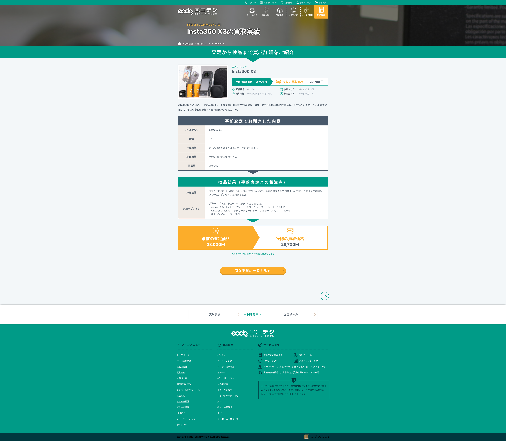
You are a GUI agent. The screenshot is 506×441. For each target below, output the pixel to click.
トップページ (183, 355)
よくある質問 (183, 401)
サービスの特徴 (184, 360)
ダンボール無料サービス (188, 389)
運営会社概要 (183, 407)
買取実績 (215, 314)
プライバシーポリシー (187, 419)
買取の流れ (182, 366)
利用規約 (181, 413)
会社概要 (322, 2)
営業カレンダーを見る (309, 360)
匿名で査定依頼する (273, 355)
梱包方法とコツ (184, 384)
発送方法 (181, 395)
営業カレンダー (270, 2)
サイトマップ (305, 2)
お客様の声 (291, 314)
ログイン (252, 2)
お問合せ (288, 2)
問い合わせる (305, 355)
